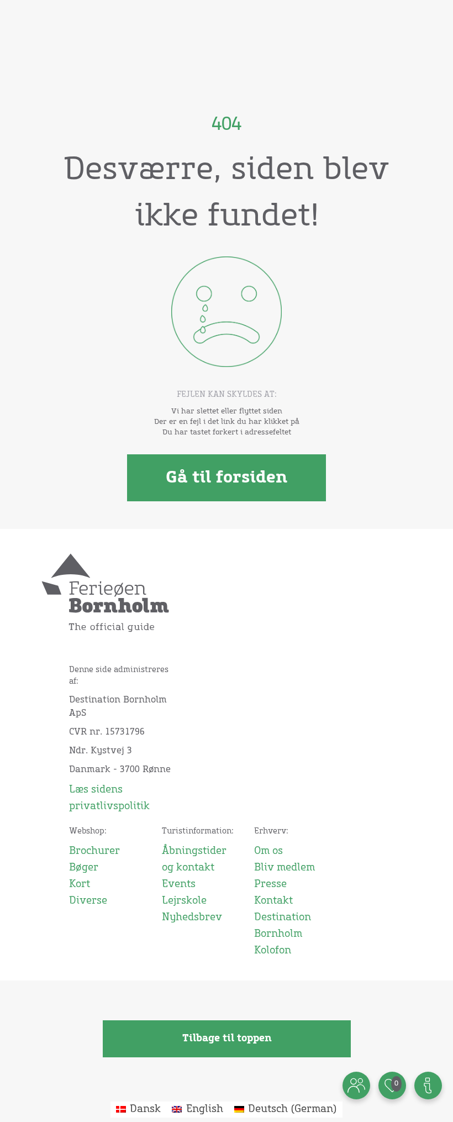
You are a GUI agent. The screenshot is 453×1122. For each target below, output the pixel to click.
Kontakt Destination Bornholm (282, 917)
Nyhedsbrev (192, 917)
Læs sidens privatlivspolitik (109, 798)
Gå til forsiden (226, 477)
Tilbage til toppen (226, 1039)
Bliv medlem (284, 868)
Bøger (83, 868)
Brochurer (94, 851)
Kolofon (272, 951)
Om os (268, 851)
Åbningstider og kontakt (194, 859)
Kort (79, 884)
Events (179, 884)
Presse (270, 884)
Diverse (88, 901)
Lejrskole (184, 901)
